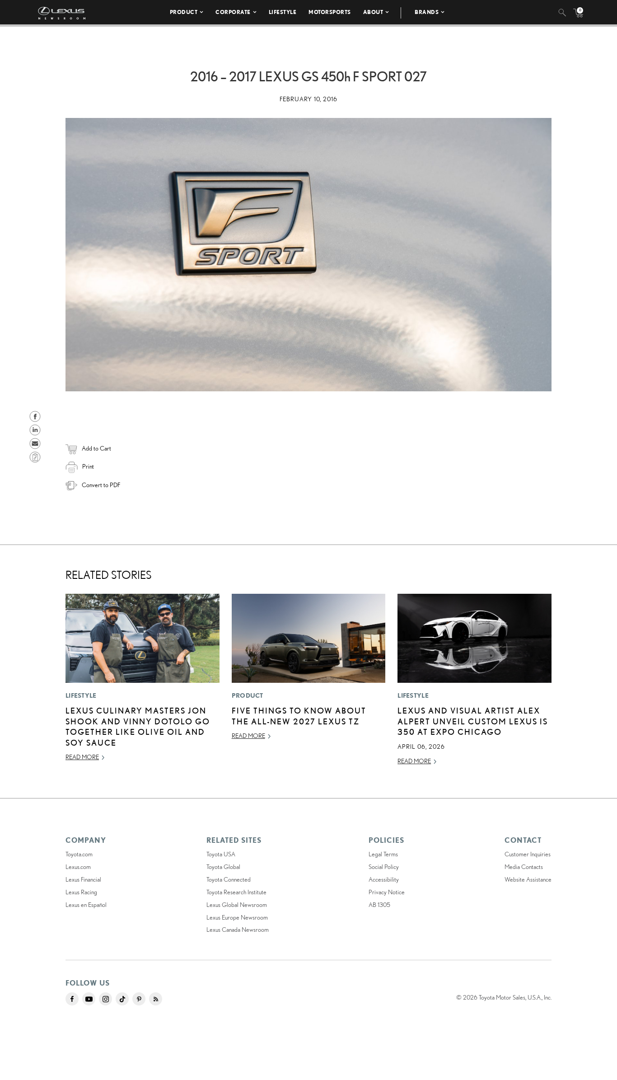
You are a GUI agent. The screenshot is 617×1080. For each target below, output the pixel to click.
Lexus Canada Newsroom (237, 929)
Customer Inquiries (528, 854)
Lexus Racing (81, 892)
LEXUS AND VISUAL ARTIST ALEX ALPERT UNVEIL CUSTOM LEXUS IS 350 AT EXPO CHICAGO (472, 721)
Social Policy (384, 866)
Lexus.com (78, 866)
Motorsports (329, 12)
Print (88, 466)
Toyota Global (223, 866)
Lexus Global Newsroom (236, 904)
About (373, 12)
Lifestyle (283, 12)
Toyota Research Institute (236, 892)
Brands (427, 12)
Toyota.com (79, 854)
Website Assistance (528, 879)
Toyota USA (220, 854)
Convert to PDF (101, 484)
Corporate (233, 12)
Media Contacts (524, 866)
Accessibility (384, 879)
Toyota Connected (228, 879)
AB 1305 (379, 904)
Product (184, 12)
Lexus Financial (83, 879)
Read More (82, 757)
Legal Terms (383, 854)
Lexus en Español (86, 904)
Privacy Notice (387, 892)
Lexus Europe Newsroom (237, 917)
